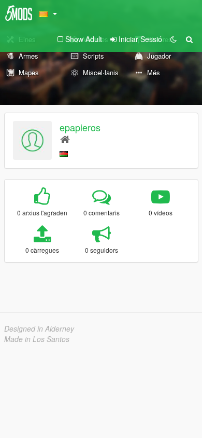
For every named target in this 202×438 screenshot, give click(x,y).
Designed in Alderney (39, 328)
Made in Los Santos (36, 339)
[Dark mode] (173, 39)
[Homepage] (65, 138)
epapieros (80, 127)
